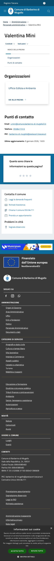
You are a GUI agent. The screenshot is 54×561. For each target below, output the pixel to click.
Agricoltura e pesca (14, 408)
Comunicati (10, 424)
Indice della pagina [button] (16, 49)
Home (5, 21)
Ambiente (10, 396)
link (27, 546)
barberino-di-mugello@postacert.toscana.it (27, 134)
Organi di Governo (13, 307)
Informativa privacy (14, 519)
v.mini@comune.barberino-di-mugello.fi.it (28, 123)
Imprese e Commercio (15, 356)
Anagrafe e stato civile (15, 344)
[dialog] (27, 543)
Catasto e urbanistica (15, 364)
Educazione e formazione (16, 384)
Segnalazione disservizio (16, 495)
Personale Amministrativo (17, 328)
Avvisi (8, 429)
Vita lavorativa (12, 352)
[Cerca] (48, 11)
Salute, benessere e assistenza (19, 400)
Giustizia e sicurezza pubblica (18, 388)
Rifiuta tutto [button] (37, 551)
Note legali (10, 524)
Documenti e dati (13, 332)
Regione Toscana (11, 3)
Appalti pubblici (12, 360)
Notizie (9, 420)
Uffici (8, 315)
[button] (27, 556)
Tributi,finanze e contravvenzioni (20, 392)
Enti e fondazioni (13, 319)
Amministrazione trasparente (18, 515)
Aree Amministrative (15, 311)
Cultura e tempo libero (15, 348)
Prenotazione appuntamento (18, 491)
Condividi (9, 43)
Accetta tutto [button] (17, 551)
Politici (9, 323)
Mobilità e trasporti (14, 371)
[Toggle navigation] (5, 10)
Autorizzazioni (12, 404)
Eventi (8, 444)
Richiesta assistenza (14, 503)
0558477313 (19, 128)
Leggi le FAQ (11, 499)
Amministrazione (19, 21)
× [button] (51, 528)
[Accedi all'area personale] (44, 3)
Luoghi (9, 440)
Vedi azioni (22, 43)
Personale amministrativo (14, 24)
